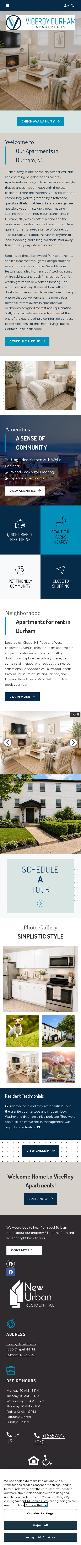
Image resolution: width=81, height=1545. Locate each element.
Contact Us (22, 1250)
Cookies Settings (40, 1513)
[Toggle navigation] (7, 6)
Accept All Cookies (40, 1537)
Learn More (20, 697)
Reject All (40, 1525)
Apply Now (42, 1199)
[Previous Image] (8, 742)
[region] (40, 1507)
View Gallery (38, 1150)
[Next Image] (73, 742)
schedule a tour (29, 341)
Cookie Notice (36, 1505)
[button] (66, 6)
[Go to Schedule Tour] (40, 903)
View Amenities (23, 491)
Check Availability (38, 121)
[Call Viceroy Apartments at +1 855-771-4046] (73, 6)
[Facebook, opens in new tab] (10, 1264)
